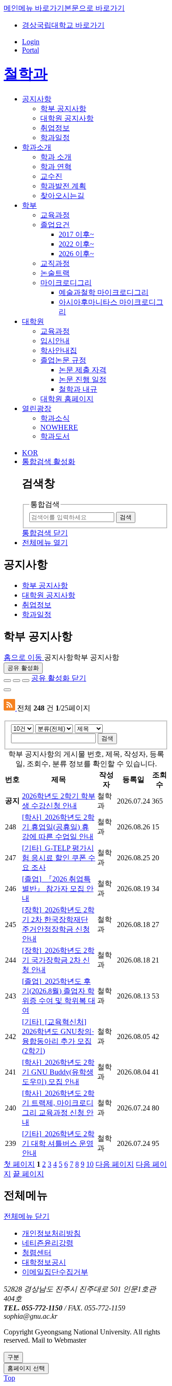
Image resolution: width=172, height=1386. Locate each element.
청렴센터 (36, 1253)
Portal (30, 50)
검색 (107, 738)
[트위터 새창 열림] (16, 680)
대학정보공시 (44, 1262)
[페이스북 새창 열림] (7, 680)
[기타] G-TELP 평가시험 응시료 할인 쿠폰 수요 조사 (58, 857)
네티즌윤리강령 (47, 1243)
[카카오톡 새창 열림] (25, 680)
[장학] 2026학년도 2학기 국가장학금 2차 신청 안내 (58, 960)
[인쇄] (7, 689)
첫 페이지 (19, 1164)
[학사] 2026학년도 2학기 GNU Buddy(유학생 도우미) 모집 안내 (58, 1072)
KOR (30, 453)
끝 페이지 (28, 1174)
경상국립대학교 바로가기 (63, 25)
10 (90, 1164)
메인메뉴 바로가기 (34, 8)
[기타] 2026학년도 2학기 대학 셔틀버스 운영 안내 (58, 1143)
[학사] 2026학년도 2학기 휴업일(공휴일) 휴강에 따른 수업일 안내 (58, 826)
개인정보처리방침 (51, 1233)
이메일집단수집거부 (55, 1272)
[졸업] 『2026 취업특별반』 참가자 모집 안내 (58, 888)
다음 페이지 (114, 1164)
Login (30, 42)
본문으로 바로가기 (94, 8)
